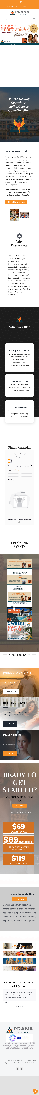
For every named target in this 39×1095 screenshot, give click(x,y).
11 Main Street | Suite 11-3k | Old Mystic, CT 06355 (19, 1065)
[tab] (11, 465)
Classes (9, 457)
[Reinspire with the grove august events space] (19, 567)
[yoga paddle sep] (19, 583)
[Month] (11, 461)
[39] (19, 631)
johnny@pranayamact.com (27, 6)
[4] (18, 843)
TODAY (18, 470)
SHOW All (10, 470)
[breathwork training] (19, 614)
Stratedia (14, 1081)
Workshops (17, 457)
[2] (18, 828)
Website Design (7, 1081)
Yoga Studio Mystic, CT (28, 1083)
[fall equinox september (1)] (19, 599)
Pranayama (21, 1081)
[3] (18, 859)
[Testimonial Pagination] (16, 1027)
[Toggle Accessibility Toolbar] (35, 1091)
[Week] (8, 461)
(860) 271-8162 (28, 1066)
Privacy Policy (17, 1083)
